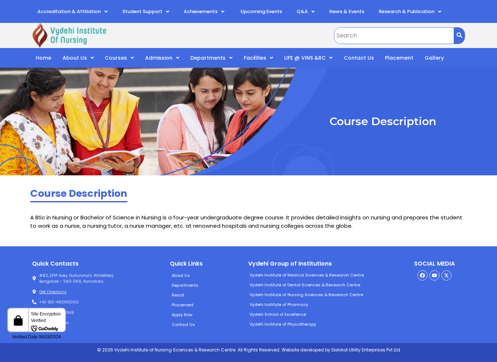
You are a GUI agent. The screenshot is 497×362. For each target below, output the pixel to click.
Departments (208, 57)
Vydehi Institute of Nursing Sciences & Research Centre (306, 295)
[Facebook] (422, 275)
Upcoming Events (260, 11)
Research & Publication (406, 11)
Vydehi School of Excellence (278, 314)
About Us (75, 57)
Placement (399, 57)
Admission (158, 57)
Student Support (142, 11)
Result (178, 295)
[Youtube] (434, 275)
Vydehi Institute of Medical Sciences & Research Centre (307, 275)
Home (43, 57)
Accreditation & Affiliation (69, 11)
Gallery (434, 57)
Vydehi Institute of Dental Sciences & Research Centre (305, 285)
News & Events (346, 11)
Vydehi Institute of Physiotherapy (283, 324)
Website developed (302, 350)
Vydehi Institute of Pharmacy (279, 304)
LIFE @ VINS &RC (305, 57)
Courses (116, 57)
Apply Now (182, 315)
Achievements (201, 11)
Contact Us (359, 57)
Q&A (302, 11)
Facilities (255, 57)
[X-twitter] (446, 275)
